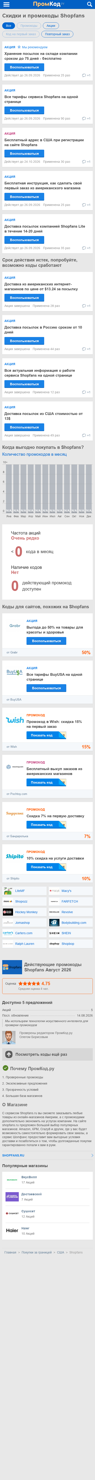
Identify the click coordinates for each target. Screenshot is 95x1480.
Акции (51, 25)
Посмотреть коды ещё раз (41, 1054)
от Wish (12, 746)
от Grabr (12, 652)
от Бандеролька (17, 836)
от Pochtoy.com (17, 794)
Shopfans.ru (13, 1155)
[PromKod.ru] (48, 4)
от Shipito (13, 878)
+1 (89, 75)
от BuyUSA (14, 699)
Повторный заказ (57, 34)
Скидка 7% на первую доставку (55, 816)
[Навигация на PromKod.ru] (6, 4)
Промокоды (29, 25)
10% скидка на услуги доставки (55, 858)
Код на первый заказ (21, 34)
